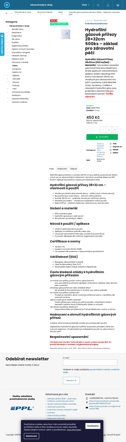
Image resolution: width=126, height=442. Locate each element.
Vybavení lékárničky (20, 98)
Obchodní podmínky (56, 407)
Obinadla (16, 79)
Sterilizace (16, 95)
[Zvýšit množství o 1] (115, 130)
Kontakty (51, 412)
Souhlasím (93, 425)
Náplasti (15, 75)
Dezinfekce (16, 32)
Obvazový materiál (20, 62)
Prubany (15, 85)
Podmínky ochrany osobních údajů (62, 409)
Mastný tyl (16, 72)
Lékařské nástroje (19, 55)
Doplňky (15, 42)
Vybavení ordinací (19, 102)
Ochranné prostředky (21, 92)
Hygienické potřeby (20, 46)
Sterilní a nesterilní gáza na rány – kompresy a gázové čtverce (101, 150)
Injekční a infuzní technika (23, 49)
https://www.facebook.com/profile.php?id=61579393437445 (104, 402)
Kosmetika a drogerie (21, 52)
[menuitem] (41, 5)
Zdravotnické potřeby (56, 415)
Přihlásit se (71, 380)
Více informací (74, 429)
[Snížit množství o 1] (103, 130)
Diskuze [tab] (74, 169)
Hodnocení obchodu (56, 418)
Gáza (14, 65)
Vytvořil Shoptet (113, 435)
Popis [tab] (51, 169)
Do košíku (103, 137)
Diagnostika (17, 36)
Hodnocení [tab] (62, 169)
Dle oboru (16, 39)
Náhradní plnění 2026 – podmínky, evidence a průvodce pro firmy (62, 399)
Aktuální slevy (18, 29)
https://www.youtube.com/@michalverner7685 (104, 407)
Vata (14, 88)
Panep (97, 110)
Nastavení (31, 436)
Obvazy (15, 82)
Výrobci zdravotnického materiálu (61, 404)
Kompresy (16, 69)
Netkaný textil (18, 59)
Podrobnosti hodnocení (96, 23)
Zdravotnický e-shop (19, 26)
